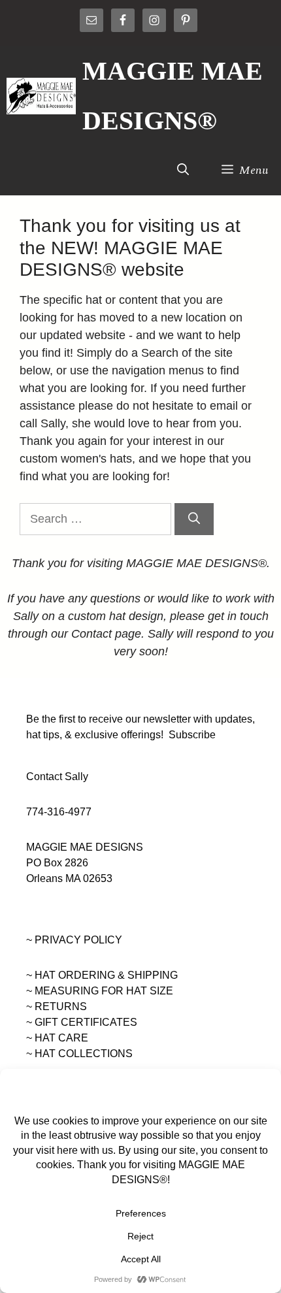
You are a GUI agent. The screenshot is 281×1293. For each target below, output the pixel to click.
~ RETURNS (56, 1006)
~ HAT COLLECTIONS (79, 1053)
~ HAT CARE (57, 1037)
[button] (183, 170)
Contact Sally (57, 776)
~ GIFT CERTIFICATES (81, 1022)
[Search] (194, 519)
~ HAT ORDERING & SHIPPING (102, 975)
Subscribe (192, 734)
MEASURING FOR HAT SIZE (104, 990)
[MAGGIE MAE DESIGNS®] (41, 96)
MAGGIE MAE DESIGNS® (172, 95)
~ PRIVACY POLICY (74, 939)
